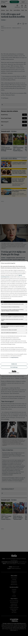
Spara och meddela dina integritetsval (9, 332)
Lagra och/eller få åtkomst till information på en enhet (12, 304)
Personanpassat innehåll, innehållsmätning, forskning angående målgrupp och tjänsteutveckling (12, 310)
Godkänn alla (14, 364)
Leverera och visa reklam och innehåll (9, 329)
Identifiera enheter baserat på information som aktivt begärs (12, 320)
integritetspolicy (14, 357)
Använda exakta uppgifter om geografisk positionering (12, 316)
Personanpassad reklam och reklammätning (10, 307)
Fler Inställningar (14, 367)
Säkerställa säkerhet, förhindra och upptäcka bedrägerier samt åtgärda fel (12, 327)
